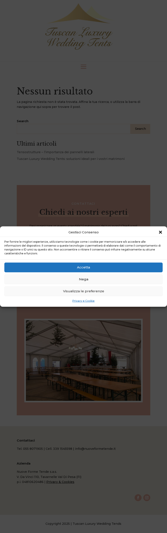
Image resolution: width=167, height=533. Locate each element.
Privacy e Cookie (83, 300)
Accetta (83, 267)
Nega (83, 279)
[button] (160, 232)
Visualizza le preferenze (83, 291)
